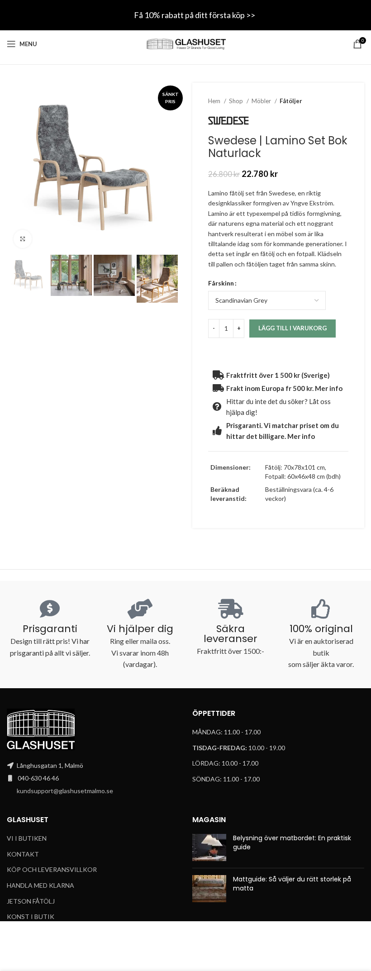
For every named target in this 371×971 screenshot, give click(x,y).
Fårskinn (221, 283)
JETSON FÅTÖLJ (31, 901)
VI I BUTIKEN (27, 838)
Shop (236, 101)
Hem (215, 101)
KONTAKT (23, 854)
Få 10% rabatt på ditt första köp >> (194, 15)
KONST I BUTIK (30, 916)
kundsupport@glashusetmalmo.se (65, 791)
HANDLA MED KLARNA (40, 885)
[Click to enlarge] (23, 239)
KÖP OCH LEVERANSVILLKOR (52, 869)
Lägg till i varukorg (292, 328)
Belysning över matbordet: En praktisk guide (292, 842)
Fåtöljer (291, 101)
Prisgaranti (50, 629)
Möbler (262, 101)
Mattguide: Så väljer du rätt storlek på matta (292, 884)
